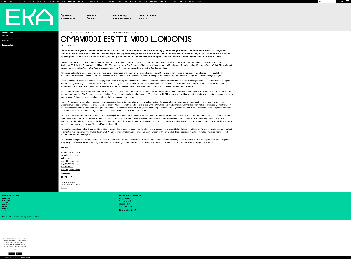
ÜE (86, 1)
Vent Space (119, 1)
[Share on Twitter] (66, 177)
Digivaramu (192, 1)
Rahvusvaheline (94, 1)
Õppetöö (91, 18)
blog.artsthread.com (69, 164)
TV (16, 1)
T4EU (170, 1)
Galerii (63, 1)
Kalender (11, 1)
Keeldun (19, 254)
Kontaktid (143, 18)
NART (126, 1)
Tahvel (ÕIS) (31, 1)
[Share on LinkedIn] (71, 177)
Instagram (6, 200)
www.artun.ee (67, 166)
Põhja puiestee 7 (126, 198)
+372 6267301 (126, 206)
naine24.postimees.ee (70, 161)
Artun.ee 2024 (7, 217)
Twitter (5, 202)
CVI (102, 1)
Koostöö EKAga (120, 15)
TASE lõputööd (143, 1)
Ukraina (182, 1)
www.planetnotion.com (71, 155)
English (341, 1)
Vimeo (5, 208)
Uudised (3, 1)
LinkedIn (6, 204)
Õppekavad (66, 15)
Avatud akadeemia (122, 18)
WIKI (45, 1)
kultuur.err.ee (66, 158)
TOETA (175, 1)
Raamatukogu (71, 1)
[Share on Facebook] (62, 177)
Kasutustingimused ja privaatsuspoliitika (26, 217)
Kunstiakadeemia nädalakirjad (10, 38)
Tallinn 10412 (125, 201)
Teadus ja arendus (147, 15)
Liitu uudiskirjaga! (127, 210)
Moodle (39, 1)
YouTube (5, 210)
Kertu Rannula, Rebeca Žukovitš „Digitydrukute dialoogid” (16, 257)
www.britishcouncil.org (70, 152)
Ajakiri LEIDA (163, 1)
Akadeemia (92, 15)
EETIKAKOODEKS (110, 1)
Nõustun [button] (12, 254)
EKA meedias (5, 40)
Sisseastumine (68, 18)
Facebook (6, 198)
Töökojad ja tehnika (54, 1)
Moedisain (4, 35)
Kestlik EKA (133, 1)
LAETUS (199, 1)
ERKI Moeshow (153, 1)
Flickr (4, 206)
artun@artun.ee (126, 204)
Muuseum (22, 1)
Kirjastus (80, 1)
